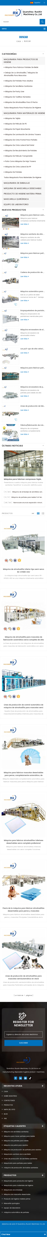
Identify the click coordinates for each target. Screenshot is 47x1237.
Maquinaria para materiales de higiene (24, 113)
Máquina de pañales (13, 172)
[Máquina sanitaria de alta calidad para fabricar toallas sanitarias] (10, 241)
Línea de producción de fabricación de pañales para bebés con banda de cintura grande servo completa (32, 406)
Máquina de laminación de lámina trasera (23, 134)
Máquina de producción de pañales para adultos (22, 1150)
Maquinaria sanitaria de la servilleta (17, 1154)
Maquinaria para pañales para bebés (18, 1163)
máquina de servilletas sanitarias (18, 86)
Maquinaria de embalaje (17, 183)
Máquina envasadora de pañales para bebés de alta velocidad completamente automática (32, 387)
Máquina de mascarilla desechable (22, 188)
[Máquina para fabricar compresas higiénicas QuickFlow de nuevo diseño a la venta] (23, 463)
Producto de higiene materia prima (22, 193)
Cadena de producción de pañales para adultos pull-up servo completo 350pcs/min (32, 272)
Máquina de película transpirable (18, 156)
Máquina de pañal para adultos (16, 1145)
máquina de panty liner (14, 91)
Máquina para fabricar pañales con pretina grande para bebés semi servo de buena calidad (32, 253)
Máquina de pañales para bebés (16, 1141)
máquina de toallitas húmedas (18, 97)
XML (5, 1118)
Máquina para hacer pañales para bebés (19, 1136)
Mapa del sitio (9, 1109)
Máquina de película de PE (16, 124)
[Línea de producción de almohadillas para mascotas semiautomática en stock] (23, 951)
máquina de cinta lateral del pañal (19, 145)
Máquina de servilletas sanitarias (16, 1132)
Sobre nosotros (10, 1096)
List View (43, 513)
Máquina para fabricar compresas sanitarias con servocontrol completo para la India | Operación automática (32, 215)
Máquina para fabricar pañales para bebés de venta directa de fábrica (32, 368)
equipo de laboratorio (16, 204)
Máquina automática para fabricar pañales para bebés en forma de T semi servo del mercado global (32, 291)
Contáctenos (9, 1100)
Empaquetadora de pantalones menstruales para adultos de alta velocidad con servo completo (32, 310)
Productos (8, 1105)
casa (18, 41)
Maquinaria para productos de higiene (21, 61)
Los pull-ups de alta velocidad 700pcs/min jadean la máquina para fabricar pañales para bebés (32, 349)
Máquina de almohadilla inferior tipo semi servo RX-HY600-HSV (23, 570)
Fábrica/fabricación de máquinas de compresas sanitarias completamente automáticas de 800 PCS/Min (32, 425)
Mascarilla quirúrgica (16, 199)
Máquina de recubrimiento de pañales (21, 150)
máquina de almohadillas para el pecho (21, 102)
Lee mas (23, 224)
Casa (6, 1091)
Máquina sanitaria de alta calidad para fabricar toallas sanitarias (32, 234)
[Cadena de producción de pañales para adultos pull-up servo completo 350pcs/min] (10, 279)
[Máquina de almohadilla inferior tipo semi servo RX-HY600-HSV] (23, 544)
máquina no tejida (12, 118)
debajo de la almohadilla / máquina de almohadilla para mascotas (21, 74)
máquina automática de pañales (16, 1212)
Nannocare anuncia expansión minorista (28, 503)
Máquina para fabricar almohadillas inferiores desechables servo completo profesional (23, 842)
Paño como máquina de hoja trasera (20, 161)
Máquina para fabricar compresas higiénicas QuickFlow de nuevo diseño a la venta (23, 479)
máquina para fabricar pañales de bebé (21, 67)
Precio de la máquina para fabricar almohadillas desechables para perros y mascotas (23, 909)
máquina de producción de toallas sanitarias (21, 1168)
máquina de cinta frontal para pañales (21, 140)
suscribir (23, 1042)
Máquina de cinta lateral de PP (18, 167)
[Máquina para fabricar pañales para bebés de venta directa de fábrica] (10, 375)
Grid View (38, 513)
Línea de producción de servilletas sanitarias (20, 1159)
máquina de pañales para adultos (19, 81)
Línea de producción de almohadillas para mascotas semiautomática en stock (23, 977)
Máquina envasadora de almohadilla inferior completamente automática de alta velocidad (32, 329)
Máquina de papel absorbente (17, 129)
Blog (6, 1114)
